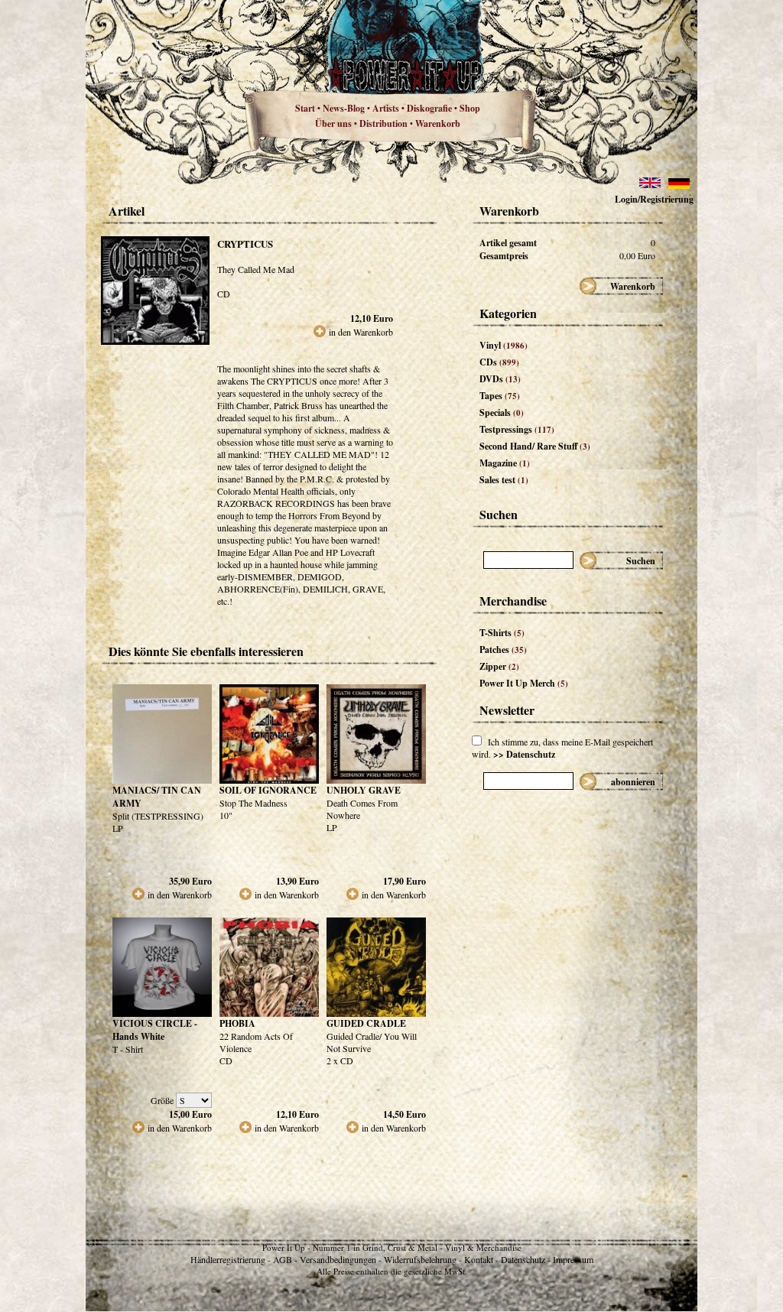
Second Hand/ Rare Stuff (534, 446)
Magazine (504, 462)
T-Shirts (502, 632)
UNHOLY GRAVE (364, 790)
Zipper (499, 666)
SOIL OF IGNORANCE (268, 790)
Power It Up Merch (523, 683)
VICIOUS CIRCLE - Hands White (154, 1030)
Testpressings (516, 429)
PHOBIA (237, 1023)
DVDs (500, 378)
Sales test (503, 479)
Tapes (499, 395)
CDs (499, 362)
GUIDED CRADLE (366, 1023)
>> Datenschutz (524, 754)
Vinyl (503, 345)
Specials (501, 412)
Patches (503, 649)
